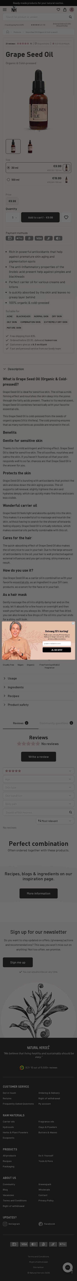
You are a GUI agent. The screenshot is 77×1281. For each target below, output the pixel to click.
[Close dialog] (73, 623)
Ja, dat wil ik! (56, 650)
